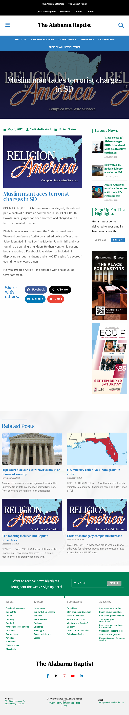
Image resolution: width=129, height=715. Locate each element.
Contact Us (11, 612)
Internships (11, 642)
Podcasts (38, 623)
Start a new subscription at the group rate (111, 626)
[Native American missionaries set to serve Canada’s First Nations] (97, 192)
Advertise (10, 638)
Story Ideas (72, 608)
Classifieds (106, 39)
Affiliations (11, 630)
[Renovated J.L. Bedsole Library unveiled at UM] (97, 170)
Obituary (71, 627)
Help (78, 703)
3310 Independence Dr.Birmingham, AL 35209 (15, 702)
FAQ (65, 706)
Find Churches (12, 645)
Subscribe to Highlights (109, 634)
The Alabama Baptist (53, 4)
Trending (87, 39)
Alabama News (40, 619)
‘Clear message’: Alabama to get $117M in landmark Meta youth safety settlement (115, 145)
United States (67, 129)
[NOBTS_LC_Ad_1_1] (109, 285)
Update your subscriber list (111, 631)
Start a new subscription (110, 608)
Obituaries (38, 627)
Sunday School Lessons (44, 612)
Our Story (10, 619)
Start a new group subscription (107, 620)
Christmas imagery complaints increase (94, 536)
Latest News (67, 39)
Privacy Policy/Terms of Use (61, 703)
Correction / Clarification (78, 630)
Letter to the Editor (75, 616)
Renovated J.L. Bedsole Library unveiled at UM (113, 169)
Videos (37, 638)
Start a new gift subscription (111, 616)
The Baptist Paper (77, 4)
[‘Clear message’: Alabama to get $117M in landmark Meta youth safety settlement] (97, 147)
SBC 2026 (20, 39)
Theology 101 (40, 630)
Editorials (38, 616)
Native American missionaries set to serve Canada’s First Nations (115, 190)
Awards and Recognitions (17, 627)
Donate (9, 616)
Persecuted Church (42, 634)
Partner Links (12, 634)
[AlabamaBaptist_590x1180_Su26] (109, 358)
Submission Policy (75, 634)
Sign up (117, 240)
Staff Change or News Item (79, 612)
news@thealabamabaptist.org (111, 702)
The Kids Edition (42, 39)
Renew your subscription (110, 612)
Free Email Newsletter (64, 47)
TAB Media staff (40, 129)
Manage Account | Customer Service (112, 639)
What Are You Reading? (77, 623)
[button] (121, 26)
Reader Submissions (76, 619)
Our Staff (10, 623)
